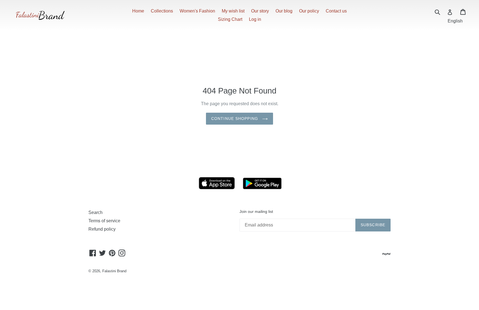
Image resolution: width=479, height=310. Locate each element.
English (455, 21)
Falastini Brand (114, 271)
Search (95, 212)
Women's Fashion (197, 11)
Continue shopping (235, 118)
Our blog (284, 11)
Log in (255, 19)
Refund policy (102, 229)
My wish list (233, 11)
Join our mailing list (256, 211)
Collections (162, 11)
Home (138, 11)
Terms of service (104, 220)
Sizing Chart (230, 19)
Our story (260, 11)
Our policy (309, 11)
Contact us (336, 11)
